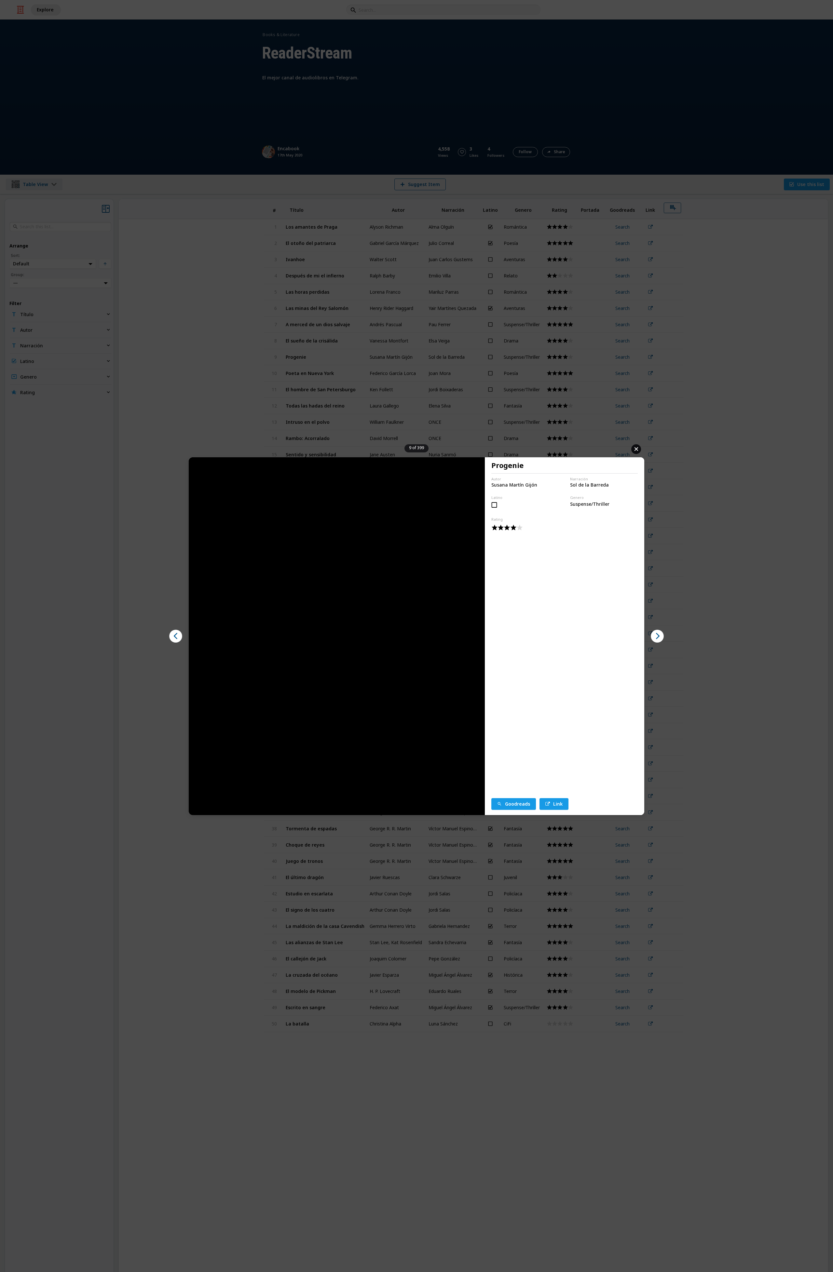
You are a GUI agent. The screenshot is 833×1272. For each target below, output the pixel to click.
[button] (175, 636)
